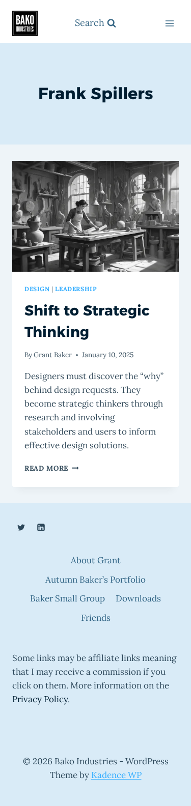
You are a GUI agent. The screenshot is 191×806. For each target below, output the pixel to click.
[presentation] (95, 216)
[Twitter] (21, 527)
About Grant (96, 560)
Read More (51, 468)
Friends (96, 617)
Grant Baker (53, 354)
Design (37, 289)
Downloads (138, 598)
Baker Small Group (67, 598)
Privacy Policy (40, 699)
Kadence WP (116, 775)
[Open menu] (169, 24)
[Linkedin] (40, 527)
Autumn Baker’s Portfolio (95, 579)
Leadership (76, 289)
